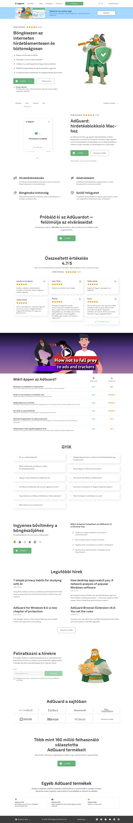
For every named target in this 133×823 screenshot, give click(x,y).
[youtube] (110, 819)
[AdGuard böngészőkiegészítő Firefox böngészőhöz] (19, 542)
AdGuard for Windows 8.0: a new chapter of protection (35, 609)
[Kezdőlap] (19, 4)
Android (35, 103)
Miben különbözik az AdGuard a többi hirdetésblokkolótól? (33, 467)
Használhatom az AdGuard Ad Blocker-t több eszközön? (40, 496)
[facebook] (101, 819)
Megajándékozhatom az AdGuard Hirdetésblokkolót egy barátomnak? (94, 458)
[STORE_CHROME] (80, 281)
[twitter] (105, 819)
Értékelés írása (103, 322)
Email (15, 669)
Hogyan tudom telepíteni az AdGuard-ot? (34, 478)
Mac (27, 103)
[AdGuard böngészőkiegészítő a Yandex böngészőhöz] (40, 542)
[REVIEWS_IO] (115, 299)
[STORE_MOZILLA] (80, 299)
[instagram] (97, 819)
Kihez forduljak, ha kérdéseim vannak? (87, 496)
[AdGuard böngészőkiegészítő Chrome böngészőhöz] (14, 542)
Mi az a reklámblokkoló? (28, 457)
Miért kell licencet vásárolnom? (31, 505)
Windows (18, 103)
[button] (119, 13)
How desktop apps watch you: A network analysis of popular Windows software (91, 584)
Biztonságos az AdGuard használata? (87, 469)
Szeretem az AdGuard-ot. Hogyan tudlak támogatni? (92, 487)
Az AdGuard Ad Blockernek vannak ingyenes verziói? (39, 487)
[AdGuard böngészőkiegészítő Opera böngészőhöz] (35, 542)
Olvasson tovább (100, 153)
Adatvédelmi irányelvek (29, 678)
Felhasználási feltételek (46, 678)
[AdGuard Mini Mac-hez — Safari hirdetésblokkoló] (24, 542)
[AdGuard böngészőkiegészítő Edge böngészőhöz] (29, 542)
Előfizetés (53, 673)
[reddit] (119, 819)
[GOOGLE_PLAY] (44, 281)
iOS (44, 103)
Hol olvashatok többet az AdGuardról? (87, 478)
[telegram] (114, 819)
